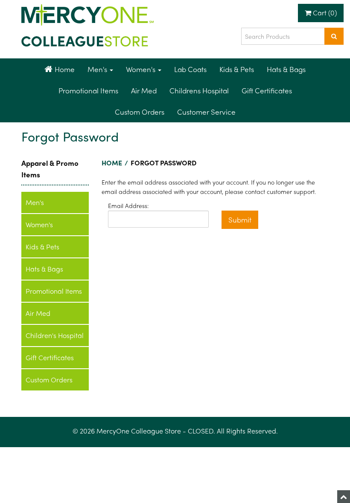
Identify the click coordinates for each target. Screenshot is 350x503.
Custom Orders (139, 112)
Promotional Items (88, 90)
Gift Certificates (267, 90)
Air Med (144, 90)
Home (65, 69)
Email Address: (128, 205)
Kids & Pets (236, 69)
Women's (141, 69)
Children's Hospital (55, 335)
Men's (98, 69)
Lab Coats (190, 69)
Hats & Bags (286, 69)
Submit (239, 219)
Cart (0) (324, 12)
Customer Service (206, 112)
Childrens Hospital (199, 90)
